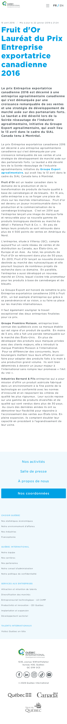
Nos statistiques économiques (17, 521)
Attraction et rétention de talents (19, 589)
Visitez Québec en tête (13, 631)
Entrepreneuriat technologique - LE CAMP (23, 600)
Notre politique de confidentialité (19, 574)
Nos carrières (8, 558)
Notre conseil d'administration (17, 568)
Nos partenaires (9, 563)
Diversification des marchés (15, 594)
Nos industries (8, 532)
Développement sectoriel (14, 616)
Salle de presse (33, 471)
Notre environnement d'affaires (18, 526)
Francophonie (8, 537)
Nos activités (33, 462)
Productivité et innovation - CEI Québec (22, 605)
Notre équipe (8, 552)
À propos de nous (33, 481)
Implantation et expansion (15, 610)
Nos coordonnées (33, 493)
